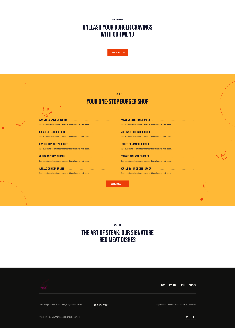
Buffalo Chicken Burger (52, 168)
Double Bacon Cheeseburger (136, 168)
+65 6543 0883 (100, 304)
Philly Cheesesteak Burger (135, 120)
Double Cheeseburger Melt (53, 132)
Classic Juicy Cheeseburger (53, 144)
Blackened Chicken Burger (53, 120)
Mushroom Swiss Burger (52, 156)
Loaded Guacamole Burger (135, 144)
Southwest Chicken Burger (135, 132)
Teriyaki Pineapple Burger (135, 156)
